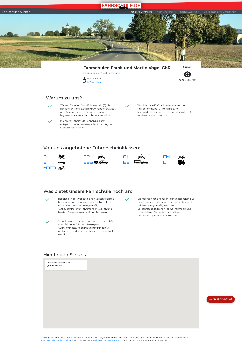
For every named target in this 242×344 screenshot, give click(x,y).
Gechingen (113, 73)
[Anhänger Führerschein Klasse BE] (141, 162)
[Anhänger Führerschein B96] (101, 162)
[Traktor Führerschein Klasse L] (179, 162)
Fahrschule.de (73, 337)
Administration (139, 340)
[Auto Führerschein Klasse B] (60, 162)
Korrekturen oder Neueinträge (105, 340)
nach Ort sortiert (166, 12)
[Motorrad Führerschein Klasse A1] (139, 156)
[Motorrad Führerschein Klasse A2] (99, 156)
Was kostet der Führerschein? (221, 12)
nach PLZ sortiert (189, 12)
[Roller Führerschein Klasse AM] (179, 156)
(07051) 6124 (94, 82)
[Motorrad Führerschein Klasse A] (60, 156)
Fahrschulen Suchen (16, 12)
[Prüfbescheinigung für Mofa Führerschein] (60, 167)
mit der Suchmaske (143, 11)
